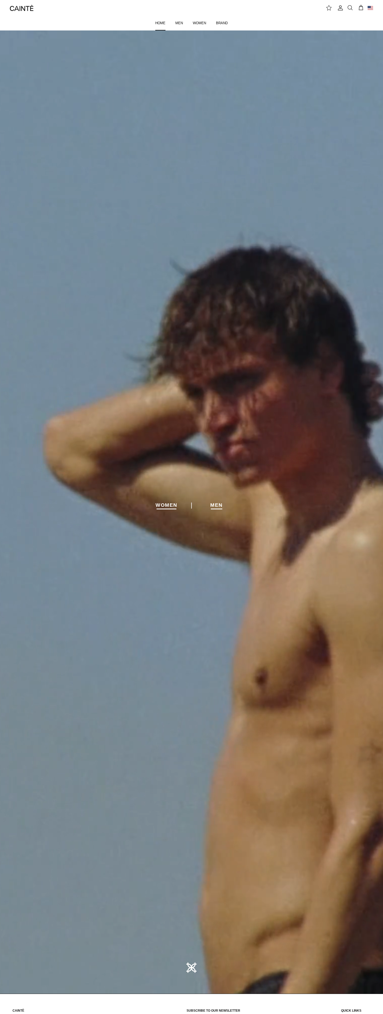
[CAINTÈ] (21, 8)
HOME (160, 23)
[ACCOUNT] (339, 8)
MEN (179, 23)
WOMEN (199, 23)
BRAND (222, 23)
